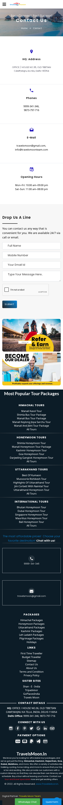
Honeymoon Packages (31, 624)
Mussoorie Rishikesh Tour (31, 479)
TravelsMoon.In (32, 753)
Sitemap (31, 660)
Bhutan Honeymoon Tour (31, 507)
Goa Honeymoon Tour (31, 454)
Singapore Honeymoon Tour (31, 514)
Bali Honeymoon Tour (31, 522)
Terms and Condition (31, 671)
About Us (31, 668)
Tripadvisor (31, 690)
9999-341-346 (31, 106)
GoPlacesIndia (31, 694)
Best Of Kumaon (31, 475)
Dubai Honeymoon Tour (31, 511)
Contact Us (31, 664)
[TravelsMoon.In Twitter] (31, 728)
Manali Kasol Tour (31, 411)
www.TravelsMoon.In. (47, 783)
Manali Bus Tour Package (31, 418)
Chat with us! (45, 541)
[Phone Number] (31, 558)
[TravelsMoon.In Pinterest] (24, 728)
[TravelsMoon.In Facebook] (17, 728)
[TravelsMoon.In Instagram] (11, 728)
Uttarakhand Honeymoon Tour (31, 490)
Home (24, 28)
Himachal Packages (31, 620)
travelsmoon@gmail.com (31, 145)
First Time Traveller (32, 653)
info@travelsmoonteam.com (31, 149)
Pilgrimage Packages (31, 638)
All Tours (32, 429)
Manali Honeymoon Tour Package (31, 447)
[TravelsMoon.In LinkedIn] (45, 728)
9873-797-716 (31, 110)
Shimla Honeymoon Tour (31, 443)
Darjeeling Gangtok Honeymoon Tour (31, 457)
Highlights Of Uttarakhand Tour (31, 482)
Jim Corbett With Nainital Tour (31, 486)
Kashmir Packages (31, 631)
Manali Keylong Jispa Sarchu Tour (31, 422)
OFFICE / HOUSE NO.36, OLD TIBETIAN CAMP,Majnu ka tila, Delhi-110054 (31, 69)
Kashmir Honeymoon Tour (31, 450)
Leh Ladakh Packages (31, 635)
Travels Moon (31, 697)
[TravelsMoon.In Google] (38, 728)
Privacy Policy (31, 675)
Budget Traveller (31, 657)
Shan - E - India (31, 686)
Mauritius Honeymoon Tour (31, 518)
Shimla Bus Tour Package (31, 414)
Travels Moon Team (30, 796)
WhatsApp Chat (27, 801)
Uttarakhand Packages (31, 627)
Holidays (32, 642)
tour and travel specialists (17, 779)
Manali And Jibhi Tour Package (31, 425)
